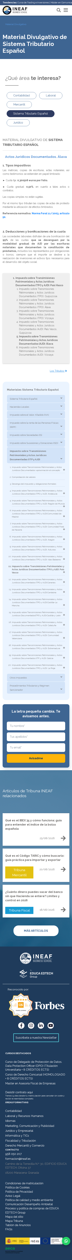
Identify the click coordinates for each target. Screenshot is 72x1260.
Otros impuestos (18, 677)
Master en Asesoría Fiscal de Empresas (30, 1083)
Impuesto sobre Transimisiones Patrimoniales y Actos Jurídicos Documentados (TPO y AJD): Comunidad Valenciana (37, 635)
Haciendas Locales (19, 407)
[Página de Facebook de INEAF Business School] (21, 1025)
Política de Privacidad (19, 1191)
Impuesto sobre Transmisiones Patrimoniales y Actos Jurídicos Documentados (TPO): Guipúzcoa (38, 293)
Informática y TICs (17, 1135)
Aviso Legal (12, 1196)
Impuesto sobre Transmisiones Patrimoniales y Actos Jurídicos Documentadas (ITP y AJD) (28, 455)
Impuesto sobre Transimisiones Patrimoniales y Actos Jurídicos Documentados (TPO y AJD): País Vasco (39, 282)
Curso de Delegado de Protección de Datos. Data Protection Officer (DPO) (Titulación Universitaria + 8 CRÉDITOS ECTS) (33, 1065)
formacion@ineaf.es (18, 1158)
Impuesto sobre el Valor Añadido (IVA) (29, 415)
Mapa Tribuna (14, 1221)
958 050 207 (13, 1154)
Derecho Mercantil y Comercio (24, 1145)
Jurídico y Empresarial (19, 1130)
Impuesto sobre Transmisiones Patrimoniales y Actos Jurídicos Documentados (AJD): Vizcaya (36, 351)
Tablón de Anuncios (18, 1225)
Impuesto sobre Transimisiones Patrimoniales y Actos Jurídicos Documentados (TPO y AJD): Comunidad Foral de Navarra (38, 526)
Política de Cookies (17, 1187)
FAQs (8, 1229)
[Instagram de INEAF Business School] (31, 1025)
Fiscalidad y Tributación (20, 1140)
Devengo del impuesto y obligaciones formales (34, 484)
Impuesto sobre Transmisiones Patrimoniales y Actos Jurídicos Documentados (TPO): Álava (36, 304)
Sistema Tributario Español (23, 399)
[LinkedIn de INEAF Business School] (40, 1025)
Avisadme (36, 758)
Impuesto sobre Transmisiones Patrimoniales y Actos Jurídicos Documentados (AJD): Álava (38, 340)
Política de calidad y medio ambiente (29, 1200)
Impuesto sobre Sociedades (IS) (26, 435)
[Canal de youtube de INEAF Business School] (50, 1025)
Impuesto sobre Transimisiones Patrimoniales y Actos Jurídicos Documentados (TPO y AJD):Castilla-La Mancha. (37, 602)
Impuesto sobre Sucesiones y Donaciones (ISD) (34, 443)
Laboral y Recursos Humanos (24, 1116)
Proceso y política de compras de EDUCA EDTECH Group (32, 1210)
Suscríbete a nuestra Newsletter (36, 1037)
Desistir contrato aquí (19, 1092)
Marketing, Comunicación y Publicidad (29, 1126)
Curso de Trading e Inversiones (33, 2)
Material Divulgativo (15, 24)
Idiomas (10, 1120)
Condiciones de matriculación (24, 1183)
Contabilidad (13, 1111)
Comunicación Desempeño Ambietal (29, 1204)
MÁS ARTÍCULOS (36, 930)
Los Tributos (57, 371)
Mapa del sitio (14, 1216)
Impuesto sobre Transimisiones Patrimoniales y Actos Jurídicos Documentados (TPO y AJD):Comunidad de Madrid (37, 513)
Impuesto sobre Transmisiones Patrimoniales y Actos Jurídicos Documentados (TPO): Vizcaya (36, 314)
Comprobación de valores (23, 477)
